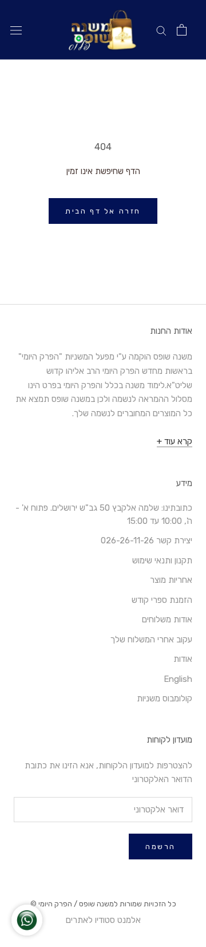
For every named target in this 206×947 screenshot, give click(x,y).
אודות (182, 659)
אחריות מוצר (171, 580)
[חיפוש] (161, 30)
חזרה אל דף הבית (103, 211)
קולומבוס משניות (164, 698)
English (178, 679)
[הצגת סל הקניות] (182, 29)
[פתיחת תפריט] (16, 30)
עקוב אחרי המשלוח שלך (151, 639)
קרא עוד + (174, 441)
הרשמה (160, 846)
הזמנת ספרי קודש (162, 600)
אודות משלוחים (167, 619)
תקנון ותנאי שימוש (162, 560)
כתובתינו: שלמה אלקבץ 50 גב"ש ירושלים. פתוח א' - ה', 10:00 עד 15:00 (103, 514)
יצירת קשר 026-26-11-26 (146, 540)
